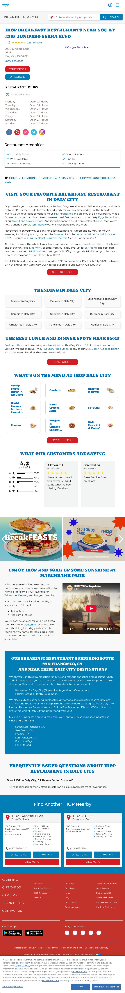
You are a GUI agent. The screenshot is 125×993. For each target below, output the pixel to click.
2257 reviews (35, 42)
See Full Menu (62, 440)
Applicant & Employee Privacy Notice (42, 954)
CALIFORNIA (49, 178)
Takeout (10, 595)
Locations (29, 178)
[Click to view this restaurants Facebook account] (9, 132)
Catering (30, 624)
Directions (17, 76)
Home (13, 178)
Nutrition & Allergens (105, 907)
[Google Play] (12, 933)
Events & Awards (72, 907)
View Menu (32, 861)
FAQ (67, 898)
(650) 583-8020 (18, 848)
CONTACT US (12, 910)
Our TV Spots (71, 902)
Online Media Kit (103, 893)
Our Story (69, 883)
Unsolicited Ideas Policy (96, 948)
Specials (37, 898)
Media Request (103, 888)
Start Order (17, 69)
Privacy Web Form (104, 898)
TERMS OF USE (21, 965)
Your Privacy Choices (85, 954)
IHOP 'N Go (36, 251)
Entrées (58, 234)
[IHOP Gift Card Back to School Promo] (94, 538)
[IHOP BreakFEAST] (31, 538)
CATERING (10, 879)
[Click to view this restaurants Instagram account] (42, 132)
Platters (62, 238)
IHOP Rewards (40, 893)
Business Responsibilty (106, 902)
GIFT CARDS (11, 887)
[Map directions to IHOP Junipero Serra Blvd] (91, 91)
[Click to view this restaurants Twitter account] (34, 132)
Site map (67, 954)
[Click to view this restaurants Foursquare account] (26, 132)
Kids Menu (35, 247)
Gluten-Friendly (37, 224)
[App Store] (34, 933)
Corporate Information (106, 883)
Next (121, 539)
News (67, 893)
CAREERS (9, 895)
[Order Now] (117, 4)
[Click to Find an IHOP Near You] (51, 17)
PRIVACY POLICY (50, 980)
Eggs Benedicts (108, 217)
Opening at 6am (81, 819)
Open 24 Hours (20, 819)
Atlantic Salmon (86, 234)
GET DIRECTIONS (62, 272)
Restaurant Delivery (43, 888)
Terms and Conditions (71, 948)
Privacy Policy (36, 948)
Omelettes (11, 217)
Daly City (68, 178)
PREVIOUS (4, 539)
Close (81, 986)
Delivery (23, 595)
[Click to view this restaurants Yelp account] (17, 132)
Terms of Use (51, 948)
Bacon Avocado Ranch (105, 348)
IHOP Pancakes (63, 213)
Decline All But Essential (106, 986)
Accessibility (20, 948)
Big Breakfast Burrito (41, 238)
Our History (70, 888)
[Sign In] (110, 4)
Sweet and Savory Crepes (27, 221)
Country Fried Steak (56, 348)
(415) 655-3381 (78, 848)
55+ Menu (91, 247)
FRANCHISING (13, 903)
